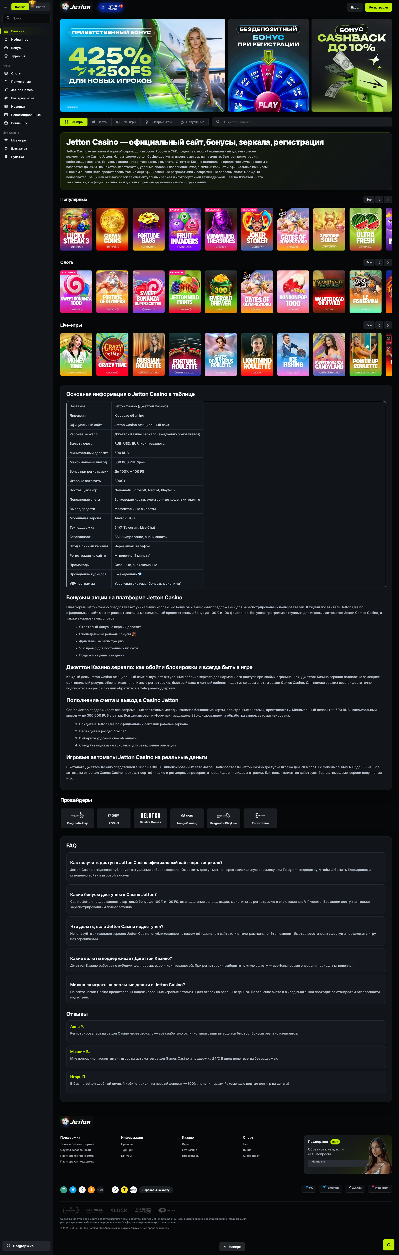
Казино (20, 7)
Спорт (40, 7)
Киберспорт (251, 1155)
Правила (127, 1144)
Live (245, 1144)
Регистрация (378, 7)
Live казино (189, 1150)
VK (311, 1187)
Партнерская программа (77, 1155)
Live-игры (129, 122)
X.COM (357, 1187)
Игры (185, 1144)
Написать (318, 1161)
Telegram (332, 1187)
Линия (247, 1150)
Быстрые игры (161, 122)
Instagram (381, 1187)
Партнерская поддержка (77, 1161)
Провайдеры (190, 1155)
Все (369, 199)
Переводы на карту (156, 1190)
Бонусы (126, 1155)
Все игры (76, 122)
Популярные (195, 122)
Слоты (102, 122)
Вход (354, 7)
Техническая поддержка (77, 1144)
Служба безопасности (75, 1150)
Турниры (127, 1150)
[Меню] (5, 7)
